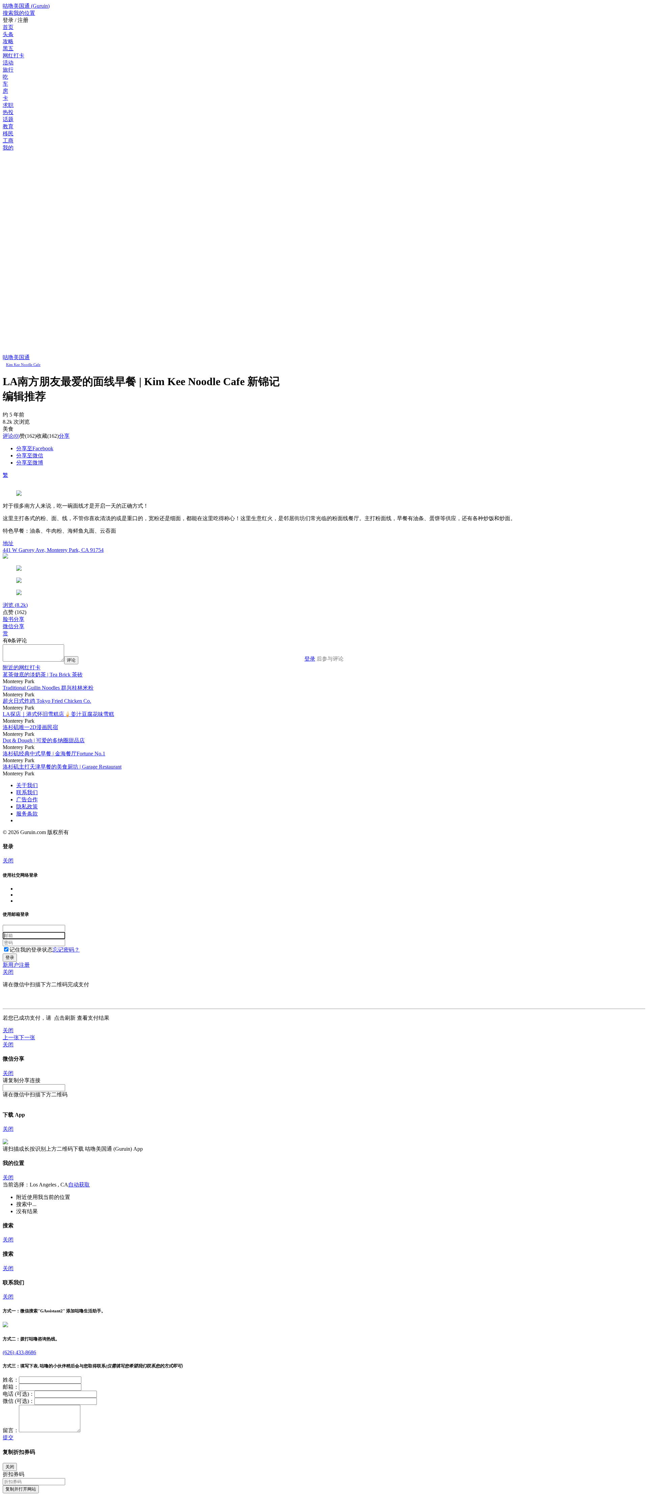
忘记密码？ (66, 950)
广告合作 (27, 799)
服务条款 (27, 814)
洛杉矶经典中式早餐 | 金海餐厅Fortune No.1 (54, 753)
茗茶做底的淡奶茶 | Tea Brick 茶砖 (43, 674)
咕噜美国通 (16, 357)
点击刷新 (65, 1018)
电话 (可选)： (18, 1394)
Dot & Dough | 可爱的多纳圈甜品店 (44, 740)
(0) (11, 436)
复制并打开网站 (20, 1489)
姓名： (11, 1380)
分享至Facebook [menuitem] (34, 448)
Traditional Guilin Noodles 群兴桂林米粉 (48, 688)
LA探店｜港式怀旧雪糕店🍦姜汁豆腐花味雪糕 (58, 714)
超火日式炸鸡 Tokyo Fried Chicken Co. (47, 701)
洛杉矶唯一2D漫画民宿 (30, 727)
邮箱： (11, 1387)
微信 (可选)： (18, 1401)
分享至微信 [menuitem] (29, 455)
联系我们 (27, 792)
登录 (309, 659)
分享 (64, 436)
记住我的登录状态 (31, 950)
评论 (8, 436)
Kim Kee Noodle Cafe (23, 365)
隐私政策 (27, 806)
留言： (11, 1430)
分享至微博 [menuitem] (29, 462)
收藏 (41, 436)
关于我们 (27, 785)
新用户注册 (16, 965)
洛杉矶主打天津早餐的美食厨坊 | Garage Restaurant (62, 767)
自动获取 (79, 1184)
